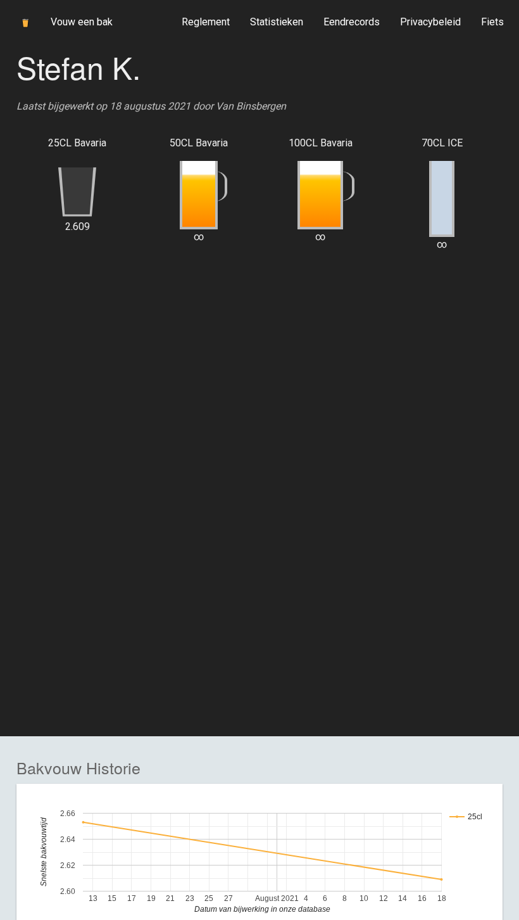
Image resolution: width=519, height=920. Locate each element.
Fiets (492, 22)
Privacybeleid (430, 22)
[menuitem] (206, 22)
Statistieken (276, 22)
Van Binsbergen (251, 106)
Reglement (206, 22)
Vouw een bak (82, 22)
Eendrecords (351, 22)
